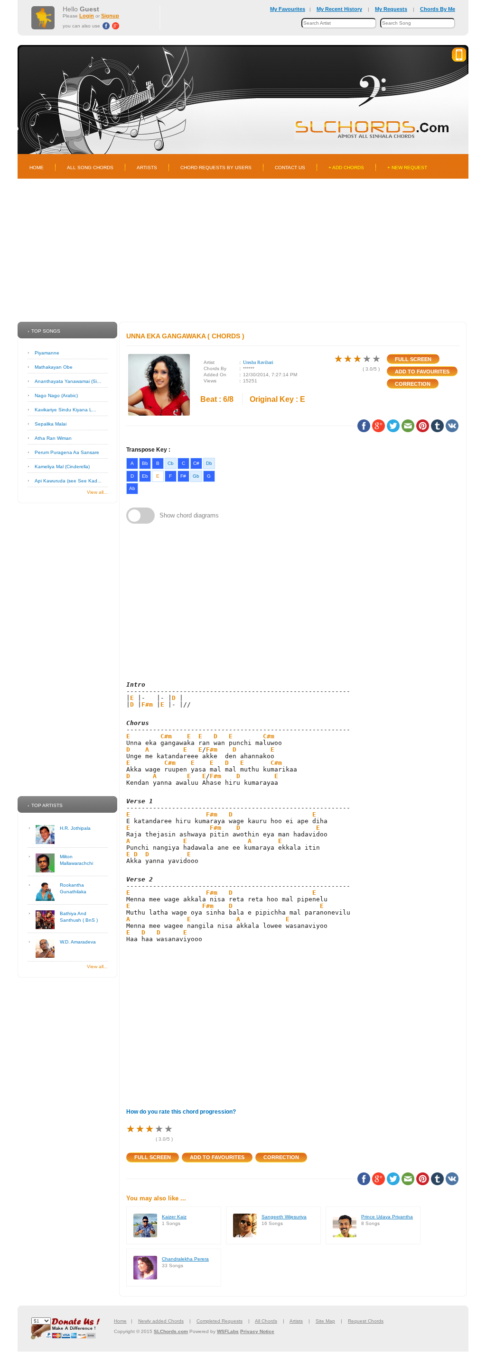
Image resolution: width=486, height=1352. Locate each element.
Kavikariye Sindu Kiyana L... (65, 409)
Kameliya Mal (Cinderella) (62, 466)
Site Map (325, 1321)
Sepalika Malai (50, 423)
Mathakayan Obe (54, 367)
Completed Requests (219, 1321)
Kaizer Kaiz (174, 1216)
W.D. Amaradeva (78, 941)
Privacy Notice (257, 1331)
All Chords (266, 1321)
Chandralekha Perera (185, 1258)
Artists (147, 167)
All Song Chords (90, 167)
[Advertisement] (243, 250)
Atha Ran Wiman (53, 438)
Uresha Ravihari (258, 362)
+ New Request (407, 167)
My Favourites (287, 9)
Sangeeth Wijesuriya (284, 1216)
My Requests (391, 9)
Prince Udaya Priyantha (387, 1216)
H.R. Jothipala (75, 828)
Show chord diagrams (189, 515)
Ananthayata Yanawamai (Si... (68, 381)
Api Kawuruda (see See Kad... (68, 480)
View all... (97, 492)
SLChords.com (171, 1331)
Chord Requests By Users (216, 167)
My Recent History (339, 9)
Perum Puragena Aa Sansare (67, 452)
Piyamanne (47, 352)
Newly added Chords (161, 1321)
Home (36, 167)
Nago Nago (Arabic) (56, 395)
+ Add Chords (346, 167)
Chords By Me (437, 9)
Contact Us (290, 167)
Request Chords (365, 1321)
